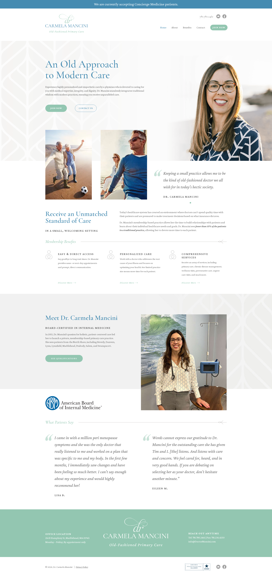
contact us (86, 108)
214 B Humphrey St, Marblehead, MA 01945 (67, 538)
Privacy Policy (82, 567)
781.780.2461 (206, 16)
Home (163, 27)
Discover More (65, 282)
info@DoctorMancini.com (202, 541)
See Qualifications (64, 358)
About (174, 27)
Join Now (218, 27)
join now (56, 108)
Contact (200, 27)
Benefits (187, 27)
